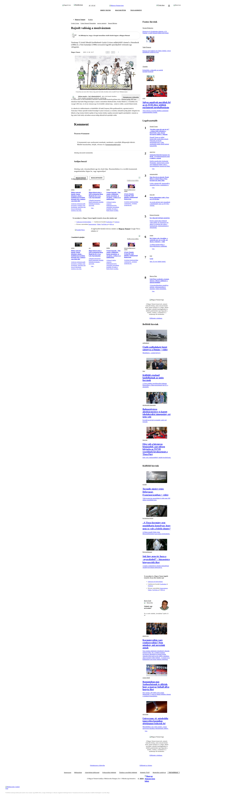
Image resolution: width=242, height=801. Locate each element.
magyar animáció (101, 23)
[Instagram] (134, 221)
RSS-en (112, 224)
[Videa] (130, 224)
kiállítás (108, 189)
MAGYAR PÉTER (120, 10)
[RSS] (138, 224)
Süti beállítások (173, 772)
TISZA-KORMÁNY (136, 10)
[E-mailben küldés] (131, 52)
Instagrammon (92, 224)
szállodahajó (146, 343)
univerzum (145, 714)
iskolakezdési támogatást (149, 405)
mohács (72, 189)
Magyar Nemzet (80, 19)
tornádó (145, 484)
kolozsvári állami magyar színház (129, 190)
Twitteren (116, 222)
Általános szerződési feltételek (128, 772)
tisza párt (152, 194)
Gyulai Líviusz (75, 23)
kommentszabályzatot (113, 144)
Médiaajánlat (78, 772)
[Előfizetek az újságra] (160, 5)
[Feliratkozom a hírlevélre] (78, 5)
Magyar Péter (153, 276)
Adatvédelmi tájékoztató (92, 772)
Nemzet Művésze (112, 23)
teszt (151, 256)
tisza (144, 371)
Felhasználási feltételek (109, 772)
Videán (99, 224)
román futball (146, 677)
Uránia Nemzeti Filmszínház (88, 23)
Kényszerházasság (147, 552)
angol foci (152, 152)
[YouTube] (134, 224)
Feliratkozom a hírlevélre (131, 97)
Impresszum (67, 772)
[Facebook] (130, 221)
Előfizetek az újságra (146, 765)
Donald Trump (154, 126)
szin (90, 189)
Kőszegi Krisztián (154, 215)
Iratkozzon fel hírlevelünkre (83, 222)
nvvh (144, 98)
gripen (151, 235)
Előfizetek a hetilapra (156, 318)
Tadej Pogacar (147, 47)
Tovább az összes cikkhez (133, 238)
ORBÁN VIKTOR (105, 10)
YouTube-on (104, 224)
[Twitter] (138, 221)
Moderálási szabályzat (159, 772)
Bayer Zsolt (147, 601)
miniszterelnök (154, 174)
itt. (105, 98)
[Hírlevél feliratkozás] (138, 218)
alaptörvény (146, 636)
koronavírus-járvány (148, 518)
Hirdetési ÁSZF (145, 772)
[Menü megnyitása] (177, 5)
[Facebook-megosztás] (139, 52)
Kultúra (90, 19)
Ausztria (145, 66)
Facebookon (109, 222)
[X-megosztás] (135, 52)
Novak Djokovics (148, 28)
